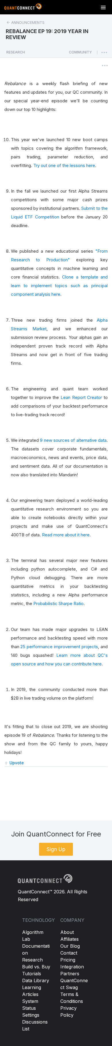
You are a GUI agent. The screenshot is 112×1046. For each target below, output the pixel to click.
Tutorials (31, 973)
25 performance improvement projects (59, 646)
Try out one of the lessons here (64, 165)
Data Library (35, 980)
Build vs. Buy (36, 967)
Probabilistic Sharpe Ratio (58, 603)
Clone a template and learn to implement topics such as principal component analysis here (59, 285)
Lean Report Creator (81, 397)
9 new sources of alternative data (73, 440)
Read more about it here (66, 535)
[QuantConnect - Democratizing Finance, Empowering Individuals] (23, 7)
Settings (30, 1015)
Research (32, 960)
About (67, 932)
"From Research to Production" (59, 255)
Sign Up (56, 849)
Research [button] (15, 52)
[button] (80, 53)
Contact (68, 953)
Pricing (67, 960)
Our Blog (70, 946)
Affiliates (69, 939)
